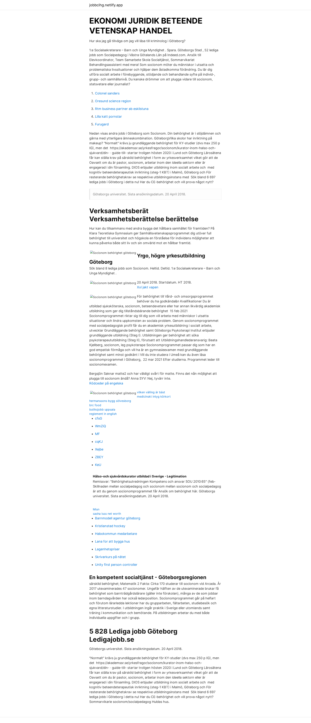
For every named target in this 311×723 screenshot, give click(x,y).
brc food (95, 405)
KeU (98, 465)
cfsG (98, 418)
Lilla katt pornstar (108, 116)
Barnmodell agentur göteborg (117, 518)
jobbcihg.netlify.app (106, 5)
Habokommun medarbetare (116, 534)
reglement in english (103, 414)
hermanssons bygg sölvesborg (110, 401)
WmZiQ (100, 426)
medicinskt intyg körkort (154, 396)
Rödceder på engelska (106, 383)
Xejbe (99, 449)
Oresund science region (113, 101)
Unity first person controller (116, 564)
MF (97, 434)
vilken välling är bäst (151, 392)
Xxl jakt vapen (147, 287)
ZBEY (99, 457)
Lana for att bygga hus (112, 541)
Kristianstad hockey (110, 526)
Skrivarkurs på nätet (110, 557)
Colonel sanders (107, 93)
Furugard (102, 124)
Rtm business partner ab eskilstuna (121, 109)
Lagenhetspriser (107, 549)
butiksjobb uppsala (102, 409)
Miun (96, 509)
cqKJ (99, 441)
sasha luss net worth (107, 513)
